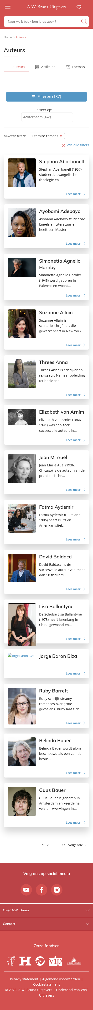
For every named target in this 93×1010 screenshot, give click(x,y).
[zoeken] (84, 21)
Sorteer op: (43, 110)
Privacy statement (24, 979)
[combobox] (47, 117)
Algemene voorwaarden (61, 979)
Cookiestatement (46, 984)
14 (64, 845)
